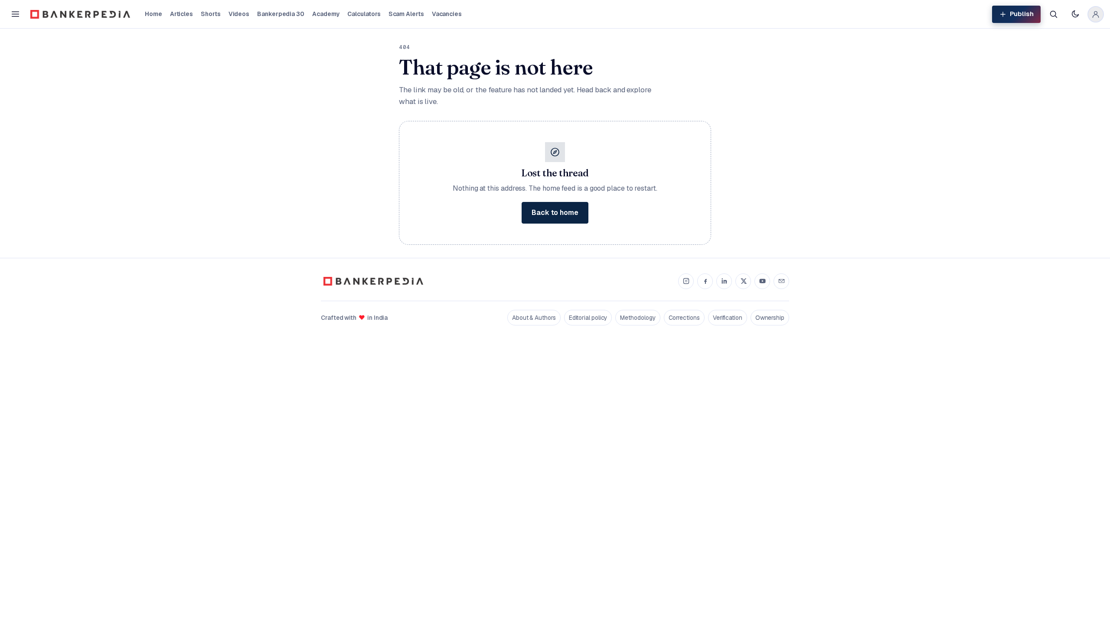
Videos (239, 14)
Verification (727, 318)
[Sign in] (1095, 14)
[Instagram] (686, 281)
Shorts (211, 14)
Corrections (684, 318)
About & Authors (534, 318)
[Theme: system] (1075, 14)
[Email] (781, 281)
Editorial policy (588, 318)
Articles (181, 14)
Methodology (637, 318)
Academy (326, 14)
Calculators (363, 14)
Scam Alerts (406, 14)
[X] (743, 281)
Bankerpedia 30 (280, 14)
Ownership (769, 318)
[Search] (1053, 14)
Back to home (555, 212)
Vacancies (447, 14)
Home (153, 14)
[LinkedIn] (724, 281)
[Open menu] (15, 14)
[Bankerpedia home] (80, 14)
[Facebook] (705, 281)
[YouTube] (762, 281)
